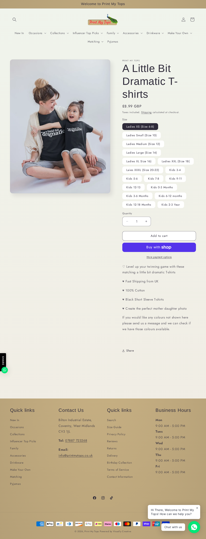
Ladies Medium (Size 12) (143, 144)
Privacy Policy (116, 434)
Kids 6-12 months (170, 196)
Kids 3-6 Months (137, 196)
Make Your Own (20, 470)
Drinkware (16, 463)
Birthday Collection (119, 463)
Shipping (146, 112)
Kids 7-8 (153, 179)
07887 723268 (76, 440)
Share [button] (130, 351)
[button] (14, 19)
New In (14, 420)
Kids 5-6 (132, 179)
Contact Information (120, 477)
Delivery (112, 456)
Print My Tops (91, 531)
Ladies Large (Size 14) (141, 153)
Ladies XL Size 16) (138, 161)
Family (14, 448)
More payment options (159, 257)
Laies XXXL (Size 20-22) (142, 170)
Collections (17, 434)
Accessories (18, 456)
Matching (16, 477)
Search (111, 420)
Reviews (112, 441)
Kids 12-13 (133, 187)
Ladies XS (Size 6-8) (140, 127)
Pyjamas (15, 484)
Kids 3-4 (175, 170)
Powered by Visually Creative (115, 531)
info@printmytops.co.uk (76, 455)
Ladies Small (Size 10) (141, 135)
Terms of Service (118, 470)
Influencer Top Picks (23, 441)
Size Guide (114, 427)
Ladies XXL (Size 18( (176, 161)
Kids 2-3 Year (171, 205)
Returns (111, 448)
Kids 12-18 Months (138, 205)
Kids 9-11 (175, 179)
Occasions (17, 427)
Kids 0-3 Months (162, 187)
